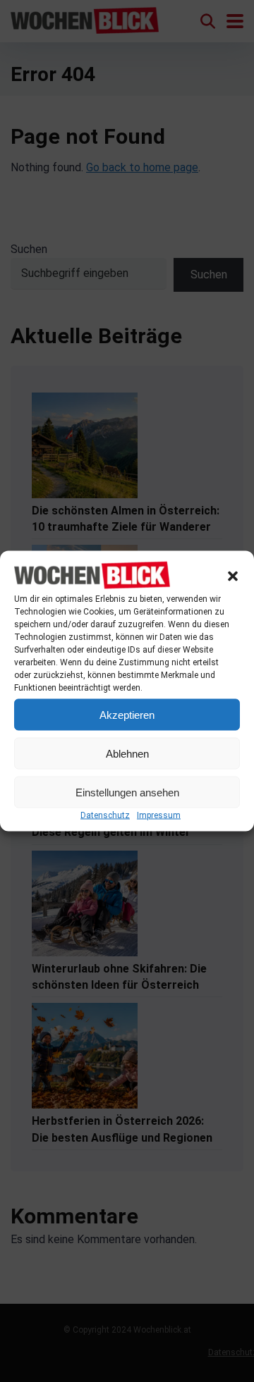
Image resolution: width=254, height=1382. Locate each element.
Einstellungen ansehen (127, 792)
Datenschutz (105, 815)
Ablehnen (127, 753)
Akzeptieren (127, 714)
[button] (233, 576)
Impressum (159, 815)
